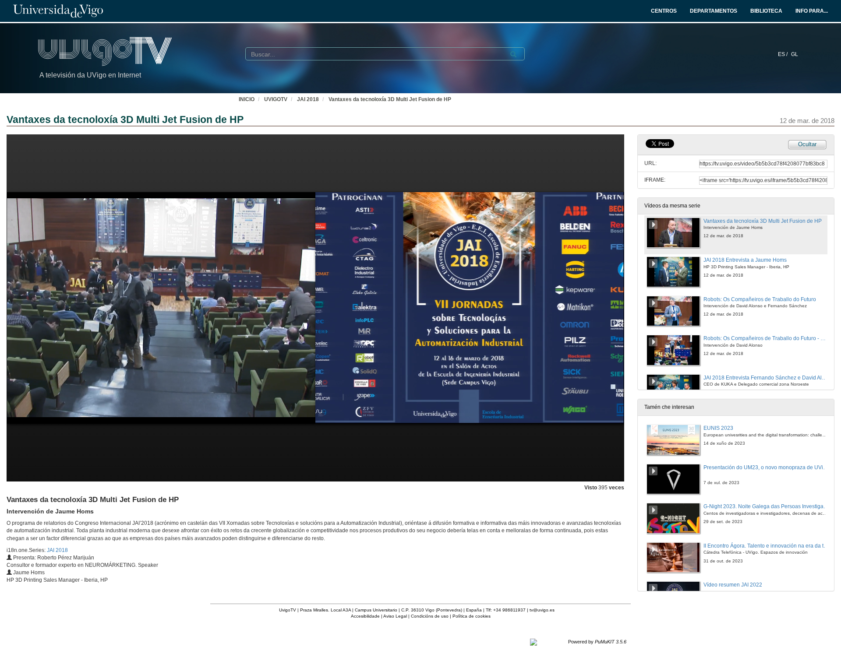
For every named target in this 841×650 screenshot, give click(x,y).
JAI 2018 (308, 99)
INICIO (246, 99)
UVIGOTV (275, 99)
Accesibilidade (365, 616)
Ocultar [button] (807, 144)
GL (794, 54)
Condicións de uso (430, 616)
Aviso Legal (395, 616)
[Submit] (513, 54)
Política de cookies (471, 616)
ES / (783, 54)
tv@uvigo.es (542, 610)
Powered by (597, 641)
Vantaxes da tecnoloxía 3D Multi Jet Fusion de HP (390, 99)
